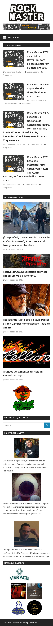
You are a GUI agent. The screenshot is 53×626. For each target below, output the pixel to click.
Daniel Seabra (33, 72)
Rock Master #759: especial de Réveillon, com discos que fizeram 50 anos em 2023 (38, 59)
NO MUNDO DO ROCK (14, 197)
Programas (7, 75)
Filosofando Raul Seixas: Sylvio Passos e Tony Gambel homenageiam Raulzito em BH (26, 323)
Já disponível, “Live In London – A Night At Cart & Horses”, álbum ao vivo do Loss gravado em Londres (26, 241)
